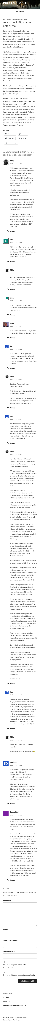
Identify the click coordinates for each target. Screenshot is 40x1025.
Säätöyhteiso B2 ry (21, 1017)
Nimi (5, 930)
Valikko (21, 11)
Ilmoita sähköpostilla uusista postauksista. (19, 975)
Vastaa (12, 231)
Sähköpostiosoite (10, 940)
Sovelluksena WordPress (11, 1020)
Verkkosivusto (9, 951)
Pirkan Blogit (15, 3)
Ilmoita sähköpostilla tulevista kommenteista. (14, 966)
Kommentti (8, 900)
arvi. (26, 19)
